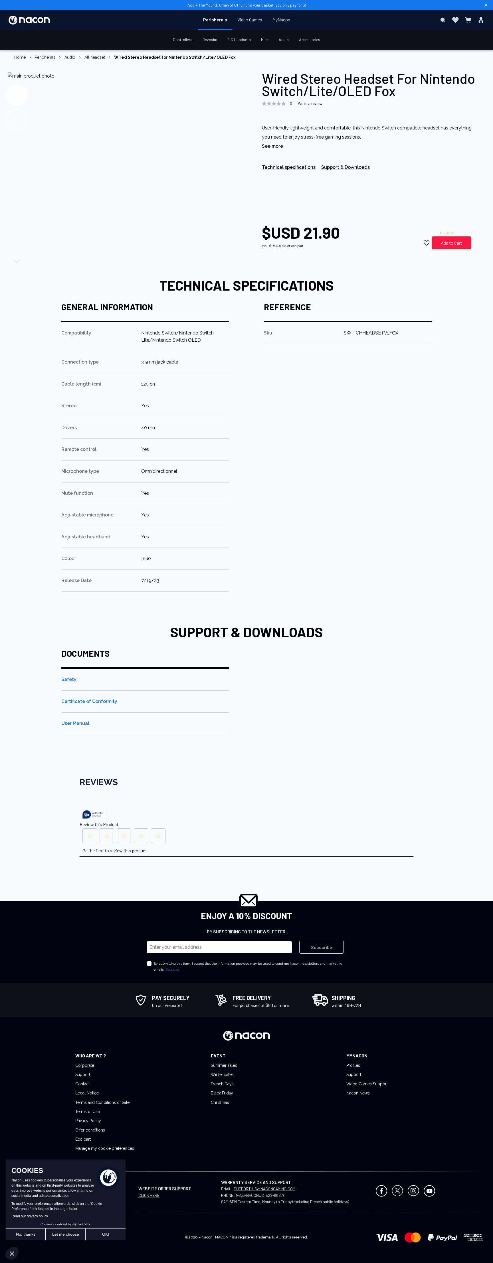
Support (82, 1074)
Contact (82, 1084)
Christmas (220, 1102)
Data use (172, 970)
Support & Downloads (345, 167)
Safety (68, 679)
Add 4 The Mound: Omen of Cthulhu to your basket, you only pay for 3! (246, 5)
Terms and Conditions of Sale (102, 1102)
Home (20, 57)
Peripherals (45, 57)
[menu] (246, 20)
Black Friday (222, 1093)
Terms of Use (87, 1111)
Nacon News (358, 1093)
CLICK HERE (148, 1195)
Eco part (83, 1139)
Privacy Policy (88, 1120)
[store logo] (29, 20)
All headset (94, 57)
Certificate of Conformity (89, 701)
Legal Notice (87, 1093)
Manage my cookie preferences (104, 1148)
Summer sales (224, 1065)
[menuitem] (215, 19)
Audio (69, 57)
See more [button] (272, 146)
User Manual (75, 723)
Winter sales (222, 1074)
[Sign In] (480, 20)
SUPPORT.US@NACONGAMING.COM (264, 1188)
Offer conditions (90, 1130)
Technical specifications (289, 167)
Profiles (353, 1065)
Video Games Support (367, 1084)
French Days (222, 1084)
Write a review (310, 103)
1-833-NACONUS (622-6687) (260, 1195)
